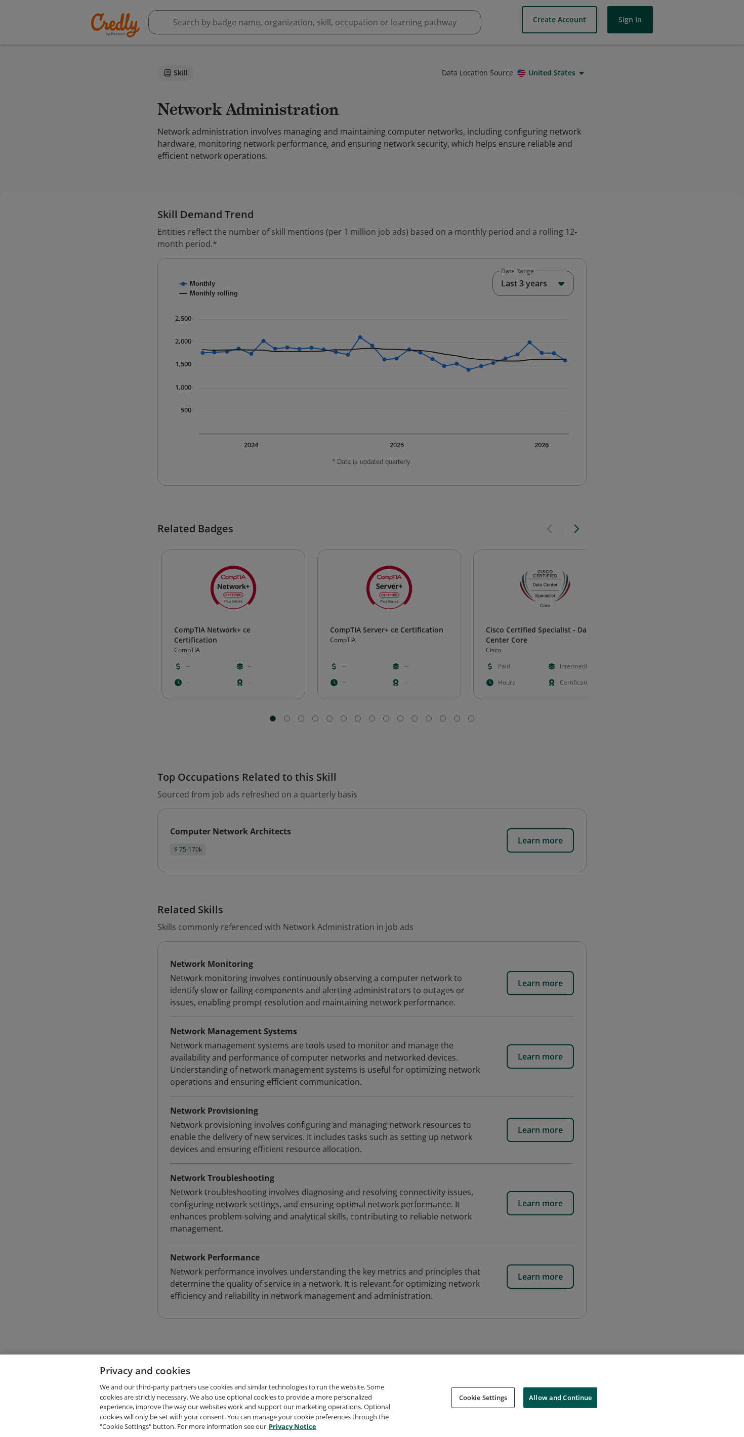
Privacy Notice (292, 1426)
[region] (372, 1396)
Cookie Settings (483, 1397)
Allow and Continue (560, 1397)
